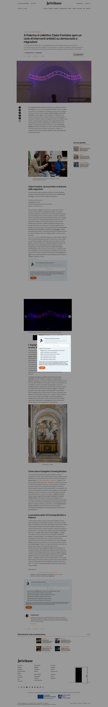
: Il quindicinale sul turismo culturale (48, 357)
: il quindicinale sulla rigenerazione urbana (50, 354)
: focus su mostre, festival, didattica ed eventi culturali (52, 350)
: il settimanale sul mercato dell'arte (48, 352)
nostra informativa (56, 362)
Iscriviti (42, 367)
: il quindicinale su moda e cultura (48, 355)
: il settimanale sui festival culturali (47, 359)
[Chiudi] (68, 337)
